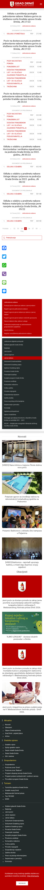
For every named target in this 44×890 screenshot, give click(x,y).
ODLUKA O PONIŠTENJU (16, 34)
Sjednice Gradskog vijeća (12, 368)
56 (29, 229)
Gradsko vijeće (10, 745)
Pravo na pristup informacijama (14, 401)
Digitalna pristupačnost (11, 411)
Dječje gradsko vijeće (12, 747)
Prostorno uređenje (10, 381)
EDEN (7, 799)
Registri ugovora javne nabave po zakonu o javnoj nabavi (19, 313)
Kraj (22, 231)
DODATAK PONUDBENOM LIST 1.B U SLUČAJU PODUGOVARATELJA (16, 80)
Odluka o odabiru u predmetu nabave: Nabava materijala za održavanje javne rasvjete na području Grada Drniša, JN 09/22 (22, 205)
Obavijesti (8, 727)
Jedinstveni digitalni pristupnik (13, 341)
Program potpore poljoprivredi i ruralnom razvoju (21, 776)
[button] (41, 4)
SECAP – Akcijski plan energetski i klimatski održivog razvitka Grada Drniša (20, 425)
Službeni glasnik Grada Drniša (13, 345)
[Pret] (10, 228)
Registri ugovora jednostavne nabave (16, 309)
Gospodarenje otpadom (11, 394)
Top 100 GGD (9, 796)
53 (18, 229)
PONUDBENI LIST (13, 67)
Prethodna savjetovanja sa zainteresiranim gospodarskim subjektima (17, 326)
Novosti (8, 725)
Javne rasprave (9, 355)
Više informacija (33, 876)
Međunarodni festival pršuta (14, 793)
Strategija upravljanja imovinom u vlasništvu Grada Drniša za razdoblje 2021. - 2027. (20, 419)
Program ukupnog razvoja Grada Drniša (18, 773)
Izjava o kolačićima (10, 414)
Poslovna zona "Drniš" (12, 767)
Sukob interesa (9, 330)
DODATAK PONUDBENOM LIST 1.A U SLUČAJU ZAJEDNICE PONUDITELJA (16, 72)
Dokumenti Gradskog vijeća (12, 364)
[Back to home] (22, 4)
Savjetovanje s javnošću (11, 404)
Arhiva (7, 736)
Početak (5, 229)
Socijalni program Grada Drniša (14, 378)
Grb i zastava (9, 756)
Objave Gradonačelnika (13, 730)
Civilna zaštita (8, 388)
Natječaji (7, 348)
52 (14, 229)
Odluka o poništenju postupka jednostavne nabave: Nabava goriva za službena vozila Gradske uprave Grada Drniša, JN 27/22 (22, 17)
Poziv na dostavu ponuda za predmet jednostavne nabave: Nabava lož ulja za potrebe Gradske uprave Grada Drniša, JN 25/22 (22, 97)
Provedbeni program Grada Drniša (16, 779)
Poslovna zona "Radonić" (13, 770)
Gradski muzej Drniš (12, 790)
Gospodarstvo (10, 764)
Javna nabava (8, 358)
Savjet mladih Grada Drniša (14, 750)
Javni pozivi (8, 351)
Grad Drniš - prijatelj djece (14, 733)
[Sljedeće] (40, 228)
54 (22, 229)
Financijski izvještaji (10, 374)
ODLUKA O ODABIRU (14, 167)
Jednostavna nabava (29, 26)
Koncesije (7, 408)
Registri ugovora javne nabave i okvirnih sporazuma (20, 318)
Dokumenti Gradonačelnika (12, 361)
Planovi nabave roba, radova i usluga (15, 321)
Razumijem (22, 883)
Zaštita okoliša (8, 398)
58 (36, 229)
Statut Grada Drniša (11, 753)
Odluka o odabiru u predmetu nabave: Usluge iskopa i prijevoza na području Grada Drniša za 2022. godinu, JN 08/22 (22, 177)
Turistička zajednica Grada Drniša (16, 787)
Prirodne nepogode (10, 391)
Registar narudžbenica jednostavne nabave (18, 333)
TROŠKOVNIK (12, 87)
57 (33, 229)
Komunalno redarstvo (11, 384)
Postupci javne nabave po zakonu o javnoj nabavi (19, 305)
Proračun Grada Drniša (11, 371)
